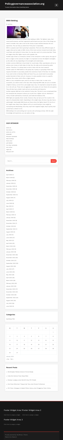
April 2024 (9, 243)
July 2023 (9, 269)
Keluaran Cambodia (11, 136)
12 (31, 340)
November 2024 (10, 223)
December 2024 (10, 220)
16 (9, 344)
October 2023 (10, 260)
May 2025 (9, 206)
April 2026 (9, 174)
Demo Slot (9, 141)
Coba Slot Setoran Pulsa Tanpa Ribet (18, 376)
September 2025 (11, 194)
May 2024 (9, 240)
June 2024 (9, 237)
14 (45, 340)
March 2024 (9, 246)
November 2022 (10, 292)
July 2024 (9, 234)
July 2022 (9, 303)
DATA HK (8, 128)
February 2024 (10, 249)
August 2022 (9, 300)
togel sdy (8, 149)
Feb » (11, 359)
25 (24, 348)
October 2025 (10, 192)
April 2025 (9, 209)
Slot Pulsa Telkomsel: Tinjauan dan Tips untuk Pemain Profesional (26, 384)
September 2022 (11, 297)
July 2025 (9, 200)
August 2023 (9, 266)
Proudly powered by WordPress (14, 435)
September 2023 (11, 263)
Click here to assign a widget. (12, 415)
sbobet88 (8, 134)
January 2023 (10, 286)
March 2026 (9, 177)
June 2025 (9, 203)
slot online (9, 147)
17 (17, 344)
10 (17, 340)
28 (46, 348)
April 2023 (9, 277)
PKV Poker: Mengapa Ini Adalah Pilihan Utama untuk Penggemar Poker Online (29, 388)
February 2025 (10, 214)
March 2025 (9, 212)
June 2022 (9, 306)
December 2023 (10, 254)
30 (10, 352)
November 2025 (10, 189)
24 (17, 348)
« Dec (7, 359)
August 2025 (9, 197)
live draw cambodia (11, 145)
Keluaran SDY (10, 151)
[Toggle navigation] (56, 5)
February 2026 (10, 180)
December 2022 (10, 289)
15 (53, 340)
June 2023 (9, 272)
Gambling (10, 24)
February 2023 (10, 283)
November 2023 (10, 257)
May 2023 (9, 274)
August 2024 (9, 232)
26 (31, 348)
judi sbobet (9, 143)
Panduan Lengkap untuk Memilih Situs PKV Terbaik (22, 380)
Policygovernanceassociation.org (24, 3)
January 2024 (10, 252)
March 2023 (9, 280)
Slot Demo (9, 130)
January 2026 (10, 183)
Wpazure (7, 437)
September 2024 (11, 229)
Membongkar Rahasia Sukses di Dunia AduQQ (20, 372)
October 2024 (10, 226)
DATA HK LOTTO (10, 132)
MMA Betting (12, 21)
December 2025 (10, 186)
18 (24, 344)
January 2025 (10, 217)
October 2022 (10, 294)
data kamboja (10, 138)
